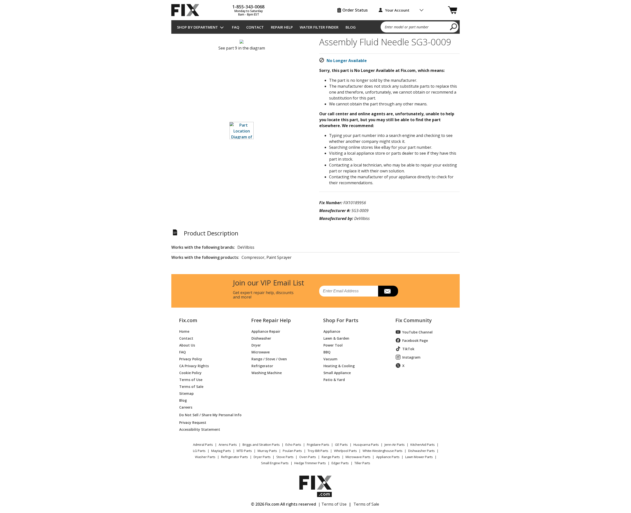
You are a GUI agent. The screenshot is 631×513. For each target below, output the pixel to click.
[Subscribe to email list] (388, 291)
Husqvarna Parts (366, 444)
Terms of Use (190, 379)
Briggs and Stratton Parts (261, 444)
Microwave (260, 351)
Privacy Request (192, 422)
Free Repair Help (271, 320)
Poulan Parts (292, 450)
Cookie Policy (190, 372)
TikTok (408, 349)
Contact (255, 27)
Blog (351, 27)
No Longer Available (347, 60)
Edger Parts (340, 463)
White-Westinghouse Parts (383, 450)
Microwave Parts (358, 457)
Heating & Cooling (339, 365)
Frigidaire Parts (318, 444)
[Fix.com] (187, 10)
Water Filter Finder (319, 27)
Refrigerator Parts (234, 457)
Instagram (411, 357)
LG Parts (199, 450)
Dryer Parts (262, 457)
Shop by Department (197, 27)
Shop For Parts (340, 320)
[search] (454, 26)
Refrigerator (262, 365)
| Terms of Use (332, 504)
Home (184, 331)
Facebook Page (415, 340)
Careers (185, 407)
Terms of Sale (191, 386)
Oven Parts (307, 457)
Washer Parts (205, 457)
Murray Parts (267, 450)
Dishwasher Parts (421, 450)
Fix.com (188, 320)
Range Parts (331, 457)
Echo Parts (293, 444)
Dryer (256, 345)
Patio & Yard (334, 379)
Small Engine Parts (275, 463)
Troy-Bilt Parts (318, 450)
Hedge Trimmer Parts (310, 463)
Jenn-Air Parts (395, 444)
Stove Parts (285, 457)
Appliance (331, 331)
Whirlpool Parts (345, 450)
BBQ (327, 351)
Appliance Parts (388, 457)
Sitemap (186, 393)
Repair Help (282, 27)
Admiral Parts (203, 444)
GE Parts (341, 444)
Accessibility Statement (199, 429)
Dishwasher (261, 338)
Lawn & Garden (336, 338)
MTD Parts (244, 450)
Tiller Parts (362, 463)
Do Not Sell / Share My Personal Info (208, 415)
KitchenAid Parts (422, 444)
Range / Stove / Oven (269, 358)
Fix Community (413, 320)
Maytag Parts (221, 450)
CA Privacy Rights (194, 365)
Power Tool (333, 345)
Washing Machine (266, 372)
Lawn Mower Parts (419, 457)
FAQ (235, 27)
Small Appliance (337, 372)
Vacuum (330, 358)
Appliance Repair (265, 331)
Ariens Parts (228, 444)
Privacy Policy (190, 358)
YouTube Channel (417, 332)
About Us (187, 345)
